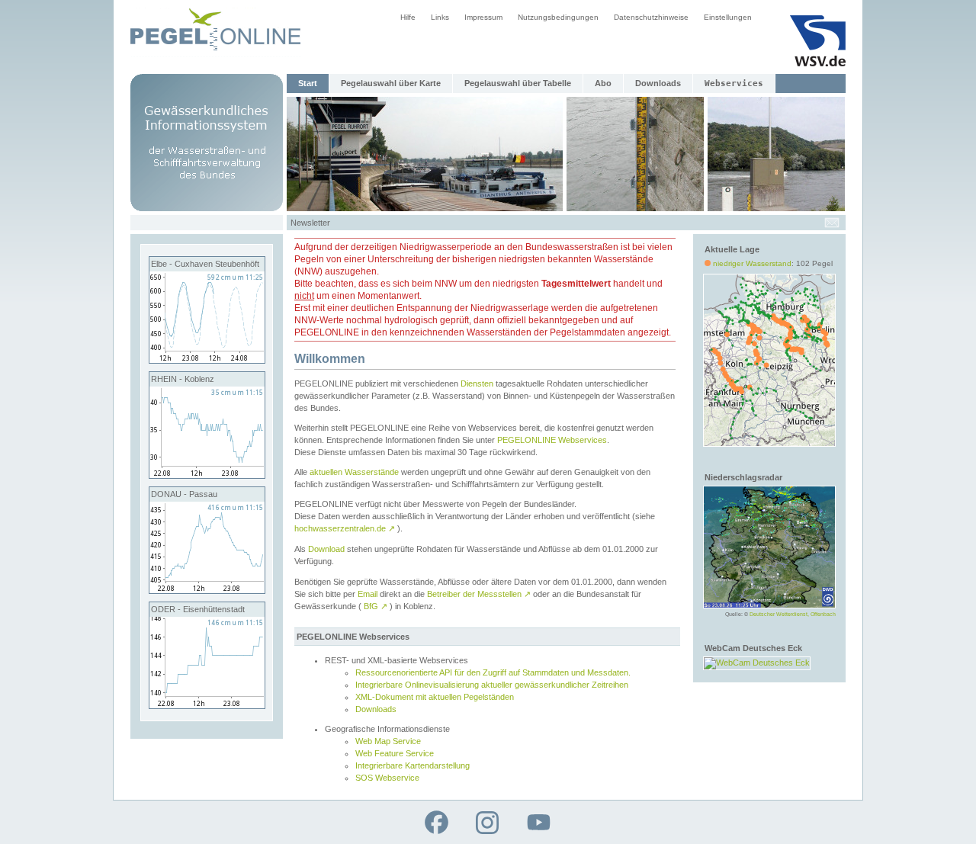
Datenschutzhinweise (651, 17)
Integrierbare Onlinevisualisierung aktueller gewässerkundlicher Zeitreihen (491, 684)
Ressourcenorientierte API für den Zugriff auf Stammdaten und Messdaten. (493, 672)
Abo (603, 83)
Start (307, 83)
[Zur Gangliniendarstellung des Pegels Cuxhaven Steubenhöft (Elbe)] (207, 359)
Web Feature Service (394, 753)
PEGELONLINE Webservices (552, 439)
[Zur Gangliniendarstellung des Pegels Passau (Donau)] (207, 590)
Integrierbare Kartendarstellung (412, 765)
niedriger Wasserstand (752, 263)
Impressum (483, 17)
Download (326, 549)
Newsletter (310, 222)
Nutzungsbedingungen (558, 17)
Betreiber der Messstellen (479, 594)
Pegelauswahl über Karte (391, 83)
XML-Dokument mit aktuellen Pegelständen (434, 696)
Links (440, 17)
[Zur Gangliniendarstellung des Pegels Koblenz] (207, 475)
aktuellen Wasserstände (354, 472)
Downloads (658, 83)
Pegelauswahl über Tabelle (517, 83)
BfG (375, 606)
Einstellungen (728, 17)
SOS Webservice (387, 777)
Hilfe (408, 17)
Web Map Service (388, 741)
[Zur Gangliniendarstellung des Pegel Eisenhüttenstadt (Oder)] (207, 705)
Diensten (477, 383)
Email (367, 594)
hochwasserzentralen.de (344, 528)
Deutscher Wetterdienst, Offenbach (793, 614)
